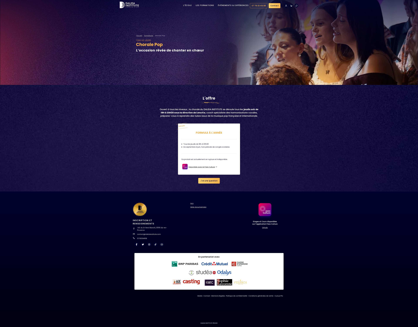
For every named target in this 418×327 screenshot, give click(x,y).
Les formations (205, 5)
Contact (274, 5)
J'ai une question (209, 180)
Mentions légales (218, 296)
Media (199, 296)
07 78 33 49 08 (259, 5)
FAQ (192, 203)
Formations (148, 36)
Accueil (139, 36)
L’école (187, 5)
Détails (265, 227)
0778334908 (142, 238)
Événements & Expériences (233, 5)
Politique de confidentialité (236, 296)
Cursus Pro (279, 296)
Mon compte (286, 6)
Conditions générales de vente (260, 296)
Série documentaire (198, 207)
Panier (291, 6)
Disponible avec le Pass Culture (202, 167)
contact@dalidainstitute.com (149, 234)
